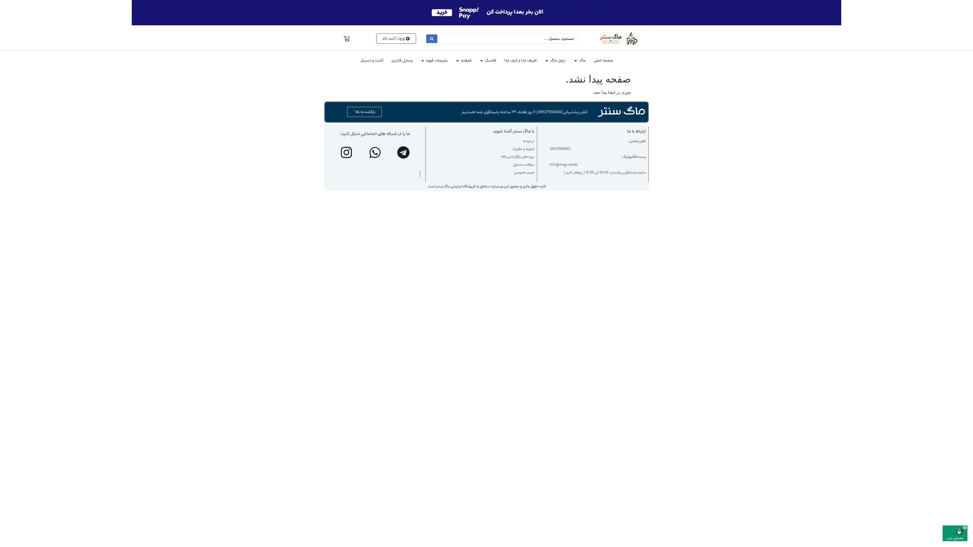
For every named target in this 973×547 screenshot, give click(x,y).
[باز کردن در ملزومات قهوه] (423, 61)
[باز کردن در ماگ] (576, 61)
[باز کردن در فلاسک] (481, 61)
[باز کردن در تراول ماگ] (547, 61)
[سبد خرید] (347, 39)
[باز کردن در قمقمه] (458, 61)
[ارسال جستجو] (431, 38)
